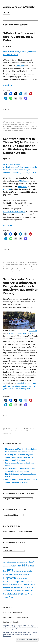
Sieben (14, 269)
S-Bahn (31, 122)
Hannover (13, 126)
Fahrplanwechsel (15, 574)
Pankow (32, 585)
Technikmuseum (17, 130)
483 (4, 124)
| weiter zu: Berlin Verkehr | (13, 612)
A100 (5, 562)
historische (20, 126)
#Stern (12, 333)
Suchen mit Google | (11, 622)
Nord (20, 585)
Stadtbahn (25, 590)
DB (20, 571)
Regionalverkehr (20, 587)
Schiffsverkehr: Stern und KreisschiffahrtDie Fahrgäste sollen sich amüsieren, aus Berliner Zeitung (20, 286)
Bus (4, 571)
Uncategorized (32, 262)
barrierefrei (6, 566)
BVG (10, 570)
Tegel (20, 594)
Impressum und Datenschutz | (15, 617)
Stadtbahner (7, 130)
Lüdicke (19, 267)
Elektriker (21, 124)
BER (24, 565)
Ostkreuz (26, 585)
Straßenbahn (10, 593)
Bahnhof (31, 562)
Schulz (27, 128)
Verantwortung (8, 271)
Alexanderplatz (11, 562)
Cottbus (16, 571)
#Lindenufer (24, 181)
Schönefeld (7, 590)
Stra (31, 590)
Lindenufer (12, 267)
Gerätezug (28, 124)
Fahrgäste (34, 264)
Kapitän (34, 126)
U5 (29, 594)
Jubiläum (28, 126)
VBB (5, 597)
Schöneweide (17, 590)
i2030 (28, 582)
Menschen (33, 267)
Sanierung (30, 587)
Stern (22, 431)
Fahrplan (5, 574)
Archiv (5, 548)
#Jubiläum (20, 66)
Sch (35, 587)
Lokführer (6, 128)
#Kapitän (7, 189)
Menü (6, 13)
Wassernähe (17, 271)
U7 (32, 594)
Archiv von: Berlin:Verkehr (19, 7)
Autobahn (20, 562)
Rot (22, 128)
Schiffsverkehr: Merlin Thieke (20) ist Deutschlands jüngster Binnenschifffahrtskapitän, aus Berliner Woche (20, 145)
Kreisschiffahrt (15, 431)
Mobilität (5, 584)
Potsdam (6, 587)
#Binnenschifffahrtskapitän (14, 211)
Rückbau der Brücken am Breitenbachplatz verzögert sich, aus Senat (19, 463)
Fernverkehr (26, 574)
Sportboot (20, 269)
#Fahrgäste (22, 186)
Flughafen (9, 578)
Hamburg (6, 126)
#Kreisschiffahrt (25, 333)
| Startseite (7, 607)
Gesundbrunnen (8, 582)
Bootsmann (26, 264)
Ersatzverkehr (27, 571)
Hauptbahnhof (20, 582)
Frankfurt (19, 578)
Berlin (31, 565)
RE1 (12, 587)
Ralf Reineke (10, 122)
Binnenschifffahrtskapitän (13, 264)
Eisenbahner (13, 124)
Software (33, 128)
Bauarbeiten (15, 566)
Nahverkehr (13, 585)
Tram (25, 594)
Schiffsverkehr (31, 429)
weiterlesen (7, 85)
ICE (32, 582)
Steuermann (28, 269)
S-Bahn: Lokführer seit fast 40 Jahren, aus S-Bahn (19, 37)
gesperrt (25, 578)
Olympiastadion (15, 128)
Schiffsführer (7, 269)
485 (7, 124)
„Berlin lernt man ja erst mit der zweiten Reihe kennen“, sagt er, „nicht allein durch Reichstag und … (19, 386)
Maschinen (26, 267)
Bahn (25, 562)
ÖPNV (11, 597)
